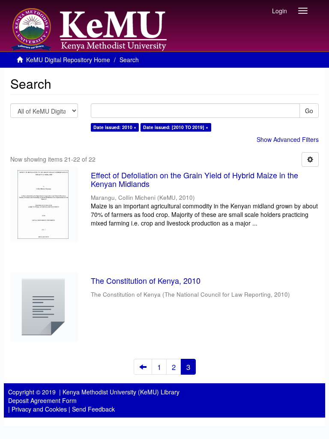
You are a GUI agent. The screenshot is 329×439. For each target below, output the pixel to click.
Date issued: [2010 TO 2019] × (175, 127)
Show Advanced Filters (288, 139)
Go (309, 110)
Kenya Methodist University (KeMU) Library (121, 392)
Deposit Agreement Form (42, 400)
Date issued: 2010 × (114, 127)
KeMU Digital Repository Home (68, 59)
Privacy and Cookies (39, 409)
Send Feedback (93, 409)
